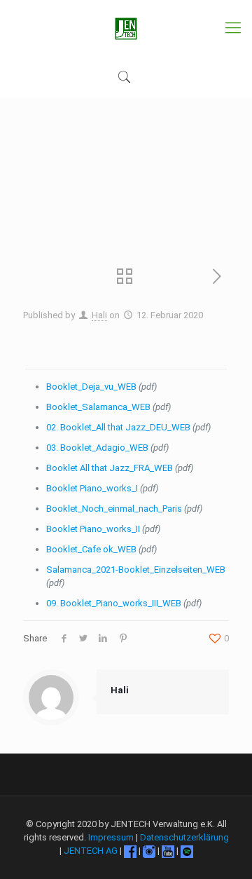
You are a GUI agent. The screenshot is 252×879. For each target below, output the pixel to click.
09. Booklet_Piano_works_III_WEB (113, 603)
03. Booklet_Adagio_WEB (97, 447)
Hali (99, 315)
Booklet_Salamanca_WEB (98, 407)
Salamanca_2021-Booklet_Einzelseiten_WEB (135, 569)
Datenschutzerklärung (184, 837)
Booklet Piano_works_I (92, 488)
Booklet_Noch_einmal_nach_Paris (114, 508)
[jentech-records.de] (126, 28)
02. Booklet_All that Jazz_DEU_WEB (118, 427)
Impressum (111, 837)
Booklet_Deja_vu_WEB (91, 386)
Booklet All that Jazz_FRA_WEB (109, 468)
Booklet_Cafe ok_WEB (91, 549)
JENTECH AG (91, 850)
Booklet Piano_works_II (93, 529)
